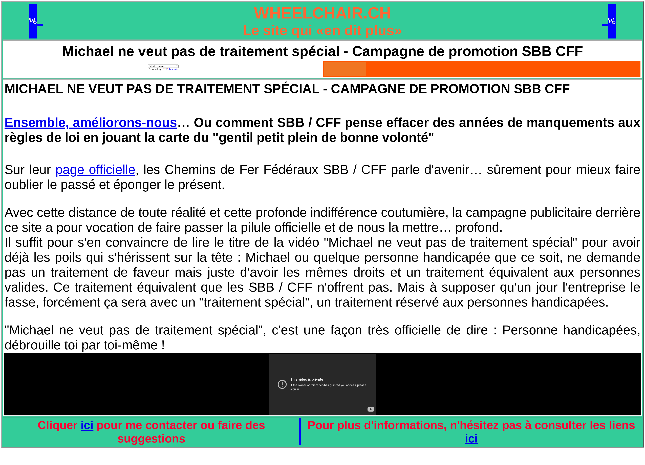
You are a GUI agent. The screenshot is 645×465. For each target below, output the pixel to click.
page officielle (95, 169)
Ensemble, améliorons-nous (91, 122)
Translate (173, 69)
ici (87, 425)
